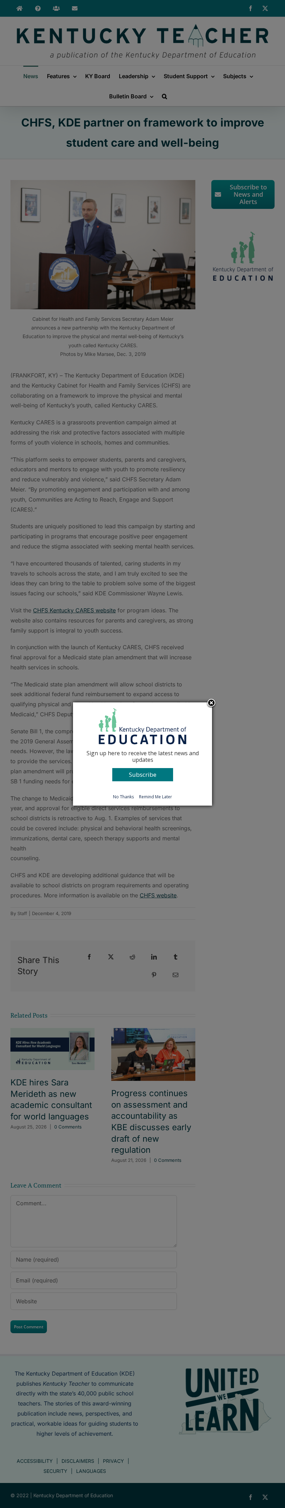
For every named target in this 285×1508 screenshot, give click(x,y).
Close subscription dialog (211, 703)
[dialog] (142, 753)
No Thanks (123, 797)
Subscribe (142, 775)
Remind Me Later (155, 797)
